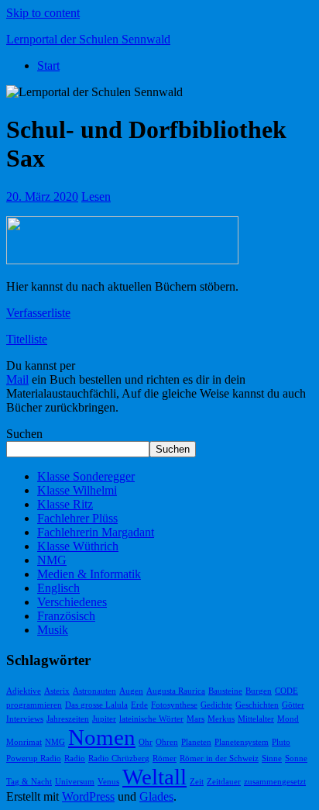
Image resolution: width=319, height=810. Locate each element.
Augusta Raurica (175, 691)
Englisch (58, 588)
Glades (156, 796)
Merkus (221, 719)
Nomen (101, 737)
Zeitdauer (224, 781)
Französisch (66, 615)
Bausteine (225, 691)
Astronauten (94, 691)
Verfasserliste (38, 312)
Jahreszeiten (67, 719)
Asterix (57, 691)
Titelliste (26, 339)
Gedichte (216, 705)
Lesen (96, 196)
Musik (52, 629)
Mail (17, 379)
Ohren (167, 742)
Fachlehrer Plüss (77, 518)
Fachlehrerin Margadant (95, 532)
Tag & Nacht (29, 781)
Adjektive (23, 691)
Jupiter (104, 719)
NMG (52, 560)
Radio (74, 758)
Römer (165, 758)
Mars (195, 719)
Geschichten (257, 705)
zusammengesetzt (275, 781)
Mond (288, 719)
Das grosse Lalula (96, 705)
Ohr (146, 742)
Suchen (24, 433)
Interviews (24, 719)
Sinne (272, 758)
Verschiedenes (72, 601)
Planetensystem (241, 742)
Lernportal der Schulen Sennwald (88, 39)
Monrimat (24, 742)
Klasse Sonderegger (86, 476)
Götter (293, 705)
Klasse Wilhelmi (77, 490)
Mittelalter (256, 719)
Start (48, 65)
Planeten (196, 742)
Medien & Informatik (89, 574)
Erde (139, 705)
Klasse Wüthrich (77, 546)
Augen (131, 691)
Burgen (258, 691)
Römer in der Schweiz (219, 758)
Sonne (296, 758)
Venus (108, 781)
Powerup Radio (33, 758)
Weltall (154, 776)
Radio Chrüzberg (118, 758)
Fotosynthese (174, 705)
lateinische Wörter (151, 719)
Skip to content (43, 12)
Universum (74, 781)
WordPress (88, 796)
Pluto (281, 742)
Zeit (197, 781)
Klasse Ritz (65, 504)
